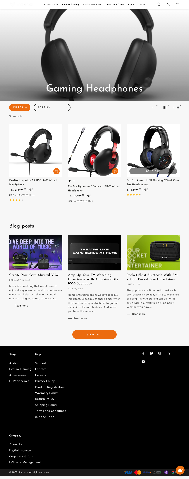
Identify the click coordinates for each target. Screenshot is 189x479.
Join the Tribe (44, 417)
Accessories (18, 375)
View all (94, 335)
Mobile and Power (92, 4)
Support (132, 4)
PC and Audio (51, 4)
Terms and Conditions (50, 411)
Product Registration (50, 387)
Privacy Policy (45, 381)
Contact (40, 369)
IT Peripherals (19, 381)
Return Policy (44, 399)
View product (115, 171)
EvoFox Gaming (70, 4)
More (142, 4)
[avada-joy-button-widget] (180, 470)
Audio (13, 363)
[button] (158, 4)
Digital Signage (20, 450)
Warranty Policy (46, 393)
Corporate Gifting (21, 456)
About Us (16, 444)
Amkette (23, 472)
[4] (176, 107)
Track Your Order (115, 4)
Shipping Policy (46, 405)
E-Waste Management (25, 462)
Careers (40, 375)
